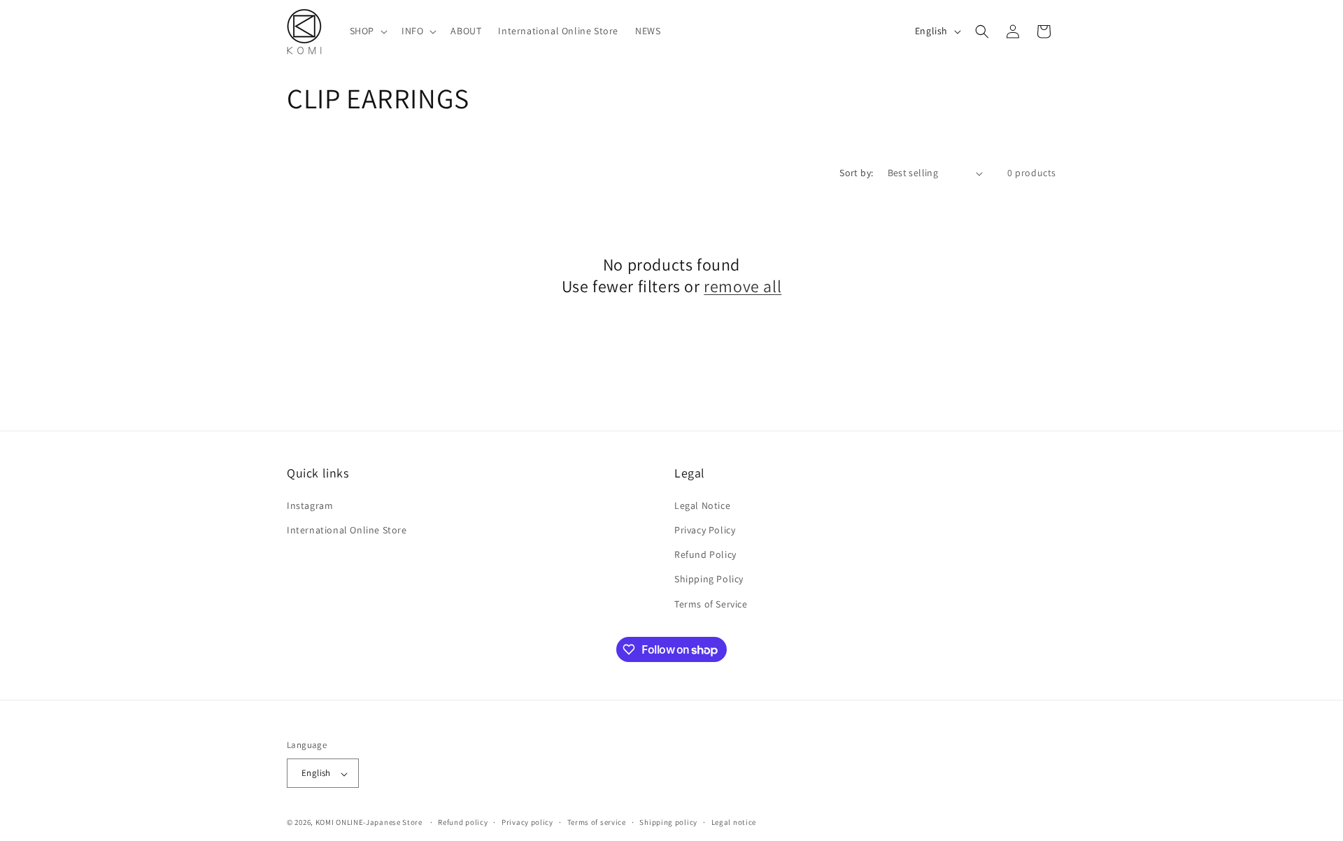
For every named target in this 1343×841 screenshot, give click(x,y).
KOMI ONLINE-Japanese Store (368, 823)
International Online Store (347, 529)
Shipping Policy (709, 579)
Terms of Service (711, 603)
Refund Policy (705, 554)
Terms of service (596, 822)
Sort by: (856, 172)
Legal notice (733, 822)
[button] (367, 30)
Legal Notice (702, 504)
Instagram (310, 504)
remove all (742, 286)
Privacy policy (527, 822)
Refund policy (463, 822)
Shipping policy (668, 822)
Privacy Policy (704, 529)
